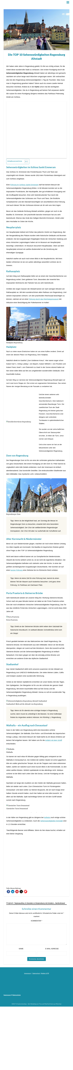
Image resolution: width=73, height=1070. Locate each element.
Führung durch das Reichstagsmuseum (44, 299)
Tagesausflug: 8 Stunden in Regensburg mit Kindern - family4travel (39, 903)
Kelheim (47, 817)
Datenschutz (36, 973)
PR (48, 973)
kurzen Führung (17, 570)
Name (21, 949)
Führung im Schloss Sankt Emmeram (24, 185)
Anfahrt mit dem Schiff (53, 740)
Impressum (27, 973)
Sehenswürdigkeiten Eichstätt (51, 821)
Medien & (44, 973)
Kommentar (36, 921)
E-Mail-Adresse (52, 949)
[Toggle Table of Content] (25, 161)
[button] (8, 891)
